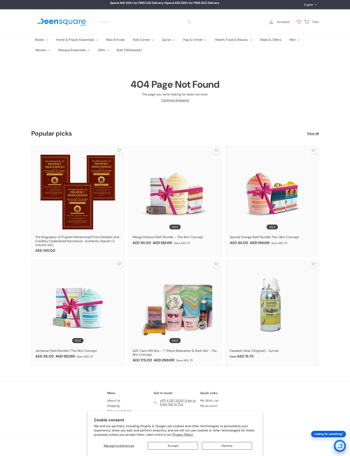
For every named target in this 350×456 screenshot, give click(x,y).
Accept (173, 446)
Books (40, 40)
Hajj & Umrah (193, 40)
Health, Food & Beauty (232, 40)
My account (208, 406)
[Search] (189, 21)
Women (41, 50)
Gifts (102, 50)
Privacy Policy (182, 434)
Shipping (113, 406)
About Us (113, 401)
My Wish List (209, 401)
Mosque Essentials (72, 50)
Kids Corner (142, 40)
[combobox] (146, 21)
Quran (167, 40)
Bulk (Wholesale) (129, 50)
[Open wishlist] (299, 22)
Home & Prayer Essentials (75, 40)
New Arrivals (115, 40)
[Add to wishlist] (119, 150)
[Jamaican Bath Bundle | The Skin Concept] (77, 311)
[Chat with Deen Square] (340, 446)
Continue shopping (175, 100)
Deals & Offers (270, 40)
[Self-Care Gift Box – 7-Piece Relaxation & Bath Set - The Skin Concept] (175, 313)
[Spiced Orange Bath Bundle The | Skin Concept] (272, 197)
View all (313, 133)
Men (293, 40)
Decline (227, 446)
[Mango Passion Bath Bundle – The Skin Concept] (175, 197)
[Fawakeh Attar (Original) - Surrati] (272, 311)
